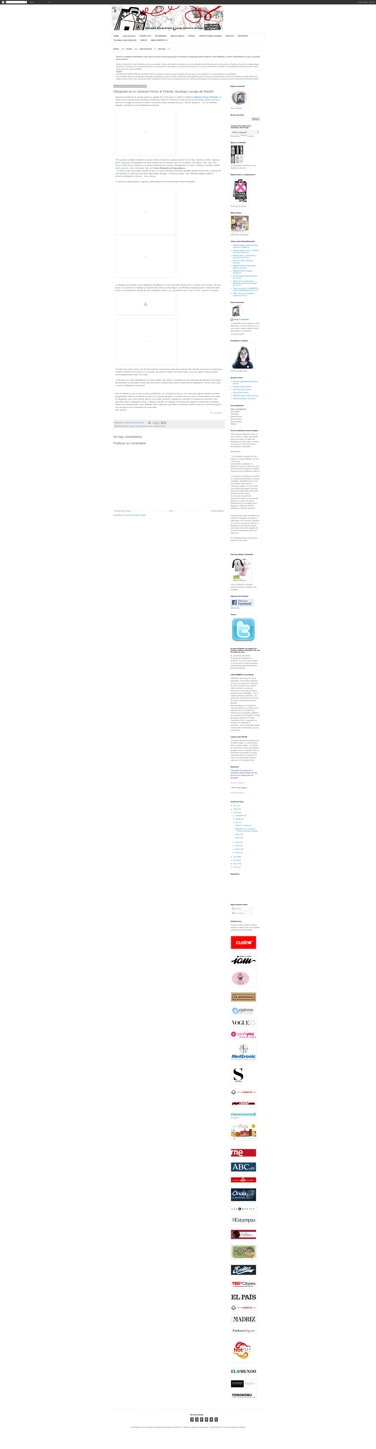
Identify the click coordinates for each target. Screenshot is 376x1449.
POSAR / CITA (145, 36)
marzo (238, 846)
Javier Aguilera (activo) (242, 390)
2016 (235, 809)
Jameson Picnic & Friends (206, 97)
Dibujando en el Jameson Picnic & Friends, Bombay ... (247, 830)
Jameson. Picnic (159, 426)
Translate (250, 136)
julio (237, 822)
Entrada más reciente (122, 511)
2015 (235, 813)
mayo (237, 842)
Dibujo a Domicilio (161, 160)
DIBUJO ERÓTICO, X (159, 40)
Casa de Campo (140, 426)
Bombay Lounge (178, 100)
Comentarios (239, 913)
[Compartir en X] (159, 422)
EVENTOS (230, 36)
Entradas (238, 909)
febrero (238, 849)
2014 (235, 857)
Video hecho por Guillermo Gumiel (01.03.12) (243, 294)
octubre (238, 819)
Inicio (171, 511)
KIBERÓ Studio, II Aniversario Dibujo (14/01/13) (244, 267)
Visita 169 (239, 838)
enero (237, 852)
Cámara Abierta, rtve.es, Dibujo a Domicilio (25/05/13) (246, 251)
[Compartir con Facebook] (162, 422)
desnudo (161, 49)
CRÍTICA (191, 36)
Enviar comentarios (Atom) (135, 515)
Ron (205, 163)
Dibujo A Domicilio (241, 320)
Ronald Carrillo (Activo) (242, 387)
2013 (235, 860)
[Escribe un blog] (156, 422)
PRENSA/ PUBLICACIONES (210, 36)
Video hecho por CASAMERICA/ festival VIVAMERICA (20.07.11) (246, 289)
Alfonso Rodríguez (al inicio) (244, 399)
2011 (235, 867)
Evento (129, 49)
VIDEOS (143, 40)
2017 (235, 806)
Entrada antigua (217, 511)
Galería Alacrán (146, 49)
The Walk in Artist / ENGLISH (125, 40)
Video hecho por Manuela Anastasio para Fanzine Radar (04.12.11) (245, 283)
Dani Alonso (128, 165)
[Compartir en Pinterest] (165, 422)
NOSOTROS (243, 36)
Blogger (242, 1427)
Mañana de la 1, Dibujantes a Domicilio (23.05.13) (244, 257)
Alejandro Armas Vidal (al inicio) (245, 396)
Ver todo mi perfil (237, 334)
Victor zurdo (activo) (241, 393)
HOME (116, 36)
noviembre (239, 816)
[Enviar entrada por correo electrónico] (149, 422)
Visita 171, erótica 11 (243, 825)
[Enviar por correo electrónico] (153, 422)
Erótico (116, 49)
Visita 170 (239, 834)
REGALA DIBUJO (177, 36)
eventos (150, 426)
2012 (235, 864)
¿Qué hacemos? (129, 36)
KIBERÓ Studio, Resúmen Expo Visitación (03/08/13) (245, 246)
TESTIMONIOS (161, 36)
